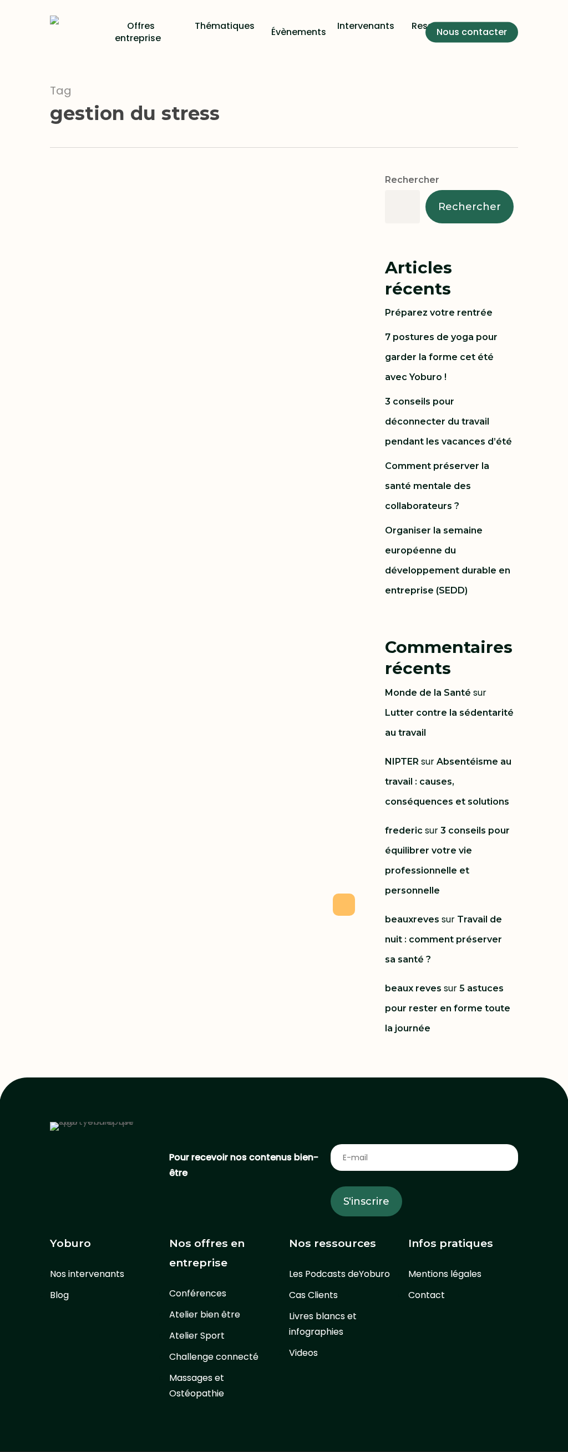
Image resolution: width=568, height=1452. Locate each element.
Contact (426, 1295)
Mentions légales (444, 1274)
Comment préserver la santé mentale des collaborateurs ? (437, 486)
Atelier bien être (204, 1314)
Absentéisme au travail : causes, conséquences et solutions (448, 781)
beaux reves (413, 988)
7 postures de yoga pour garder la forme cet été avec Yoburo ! (441, 357)
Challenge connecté (213, 1356)
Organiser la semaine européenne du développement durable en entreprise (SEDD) (447, 560)
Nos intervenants (87, 1274)
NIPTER (402, 761)
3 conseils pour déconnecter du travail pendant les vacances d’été (448, 421)
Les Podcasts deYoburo (339, 1274)
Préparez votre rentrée (439, 312)
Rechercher (412, 179)
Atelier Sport (197, 1335)
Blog (59, 1295)
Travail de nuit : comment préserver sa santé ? (443, 939)
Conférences (197, 1293)
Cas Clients (313, 1295)
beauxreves (412, 919)
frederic (404, 830)
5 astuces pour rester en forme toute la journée (447, 1008)
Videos (303, 1352)
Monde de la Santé (428, 692)
